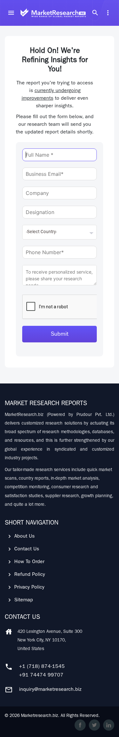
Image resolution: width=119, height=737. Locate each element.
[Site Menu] (11, 12)
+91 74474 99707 (41, 675)
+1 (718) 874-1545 (42, 666)
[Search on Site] (95, 12)
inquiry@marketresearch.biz (50, 689)
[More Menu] (108, 12)
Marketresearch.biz (39, 716)
